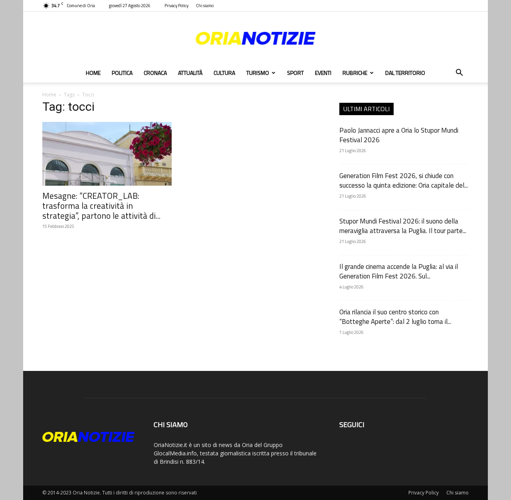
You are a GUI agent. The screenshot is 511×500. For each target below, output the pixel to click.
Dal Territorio (405, 73)
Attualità (190, 73)
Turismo (257, 73)
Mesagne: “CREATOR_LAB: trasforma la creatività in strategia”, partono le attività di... (101, 205)
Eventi (323, 73)
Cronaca (155, 73)
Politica (122, 73)
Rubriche (355, 73)
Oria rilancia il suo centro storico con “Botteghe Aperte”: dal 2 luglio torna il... (395, 317)
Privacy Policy (176, 5)
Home (93, 73)
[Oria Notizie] (255, 38)
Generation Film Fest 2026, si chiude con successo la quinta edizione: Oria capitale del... (403, 180)
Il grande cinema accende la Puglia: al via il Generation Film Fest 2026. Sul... (398, 271)
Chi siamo (205, 5)
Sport (295, 73)
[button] (459, 73)
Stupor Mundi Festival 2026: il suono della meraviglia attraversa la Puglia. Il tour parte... (402, 226)
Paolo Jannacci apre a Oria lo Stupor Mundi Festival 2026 (398, 135)
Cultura (224, 73)
